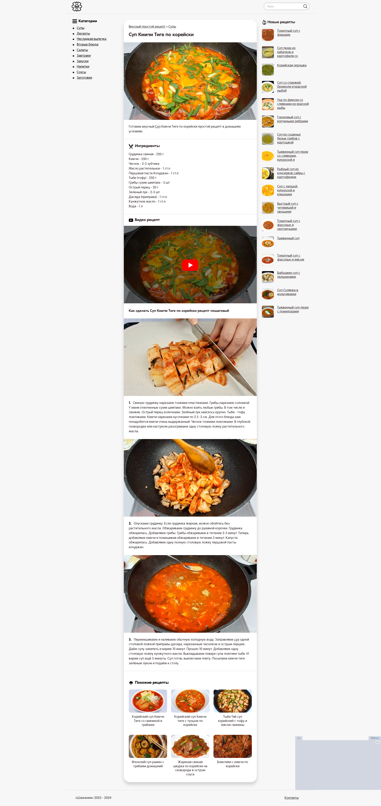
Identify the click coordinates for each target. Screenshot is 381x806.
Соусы (81, 72)
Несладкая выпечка (91, 39)
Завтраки (84, 55)
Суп (158, 126)
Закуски (83, 61)
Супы (80, 28)
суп (236, 639)
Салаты (82, 50)
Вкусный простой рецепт (147, 26)
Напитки (83, 66)
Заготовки (84, 78)
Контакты (292, 798)
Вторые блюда (87, 44)
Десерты (83, 33)
